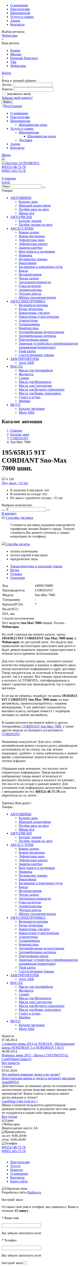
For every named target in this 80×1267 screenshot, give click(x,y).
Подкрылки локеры (33, 259)
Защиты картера (30, 247)
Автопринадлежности (35, 282)
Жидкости (26, 374)
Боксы (23, 270)
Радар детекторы (31, 309)
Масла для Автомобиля (36, 370)
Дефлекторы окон (32, 240)
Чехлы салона (29, 278)
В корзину (9, 513)
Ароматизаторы (30, 290)
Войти (6, 73)
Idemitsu (24, 401)
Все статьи (9, 1116)
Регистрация (12, 106)
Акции (15, 20)
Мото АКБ (26, 412)
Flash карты (27, 351)
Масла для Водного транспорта (41, 389)
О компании (19, 5)
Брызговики (27, 263)
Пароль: (7, 89)
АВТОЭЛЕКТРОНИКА (27, 301)
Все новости (11, 1063)
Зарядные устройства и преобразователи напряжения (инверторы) (48, 345)
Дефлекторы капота (33, 244)
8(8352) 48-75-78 (14, 167)
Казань (15, 50)
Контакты (17, 24)
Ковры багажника (32, 236)
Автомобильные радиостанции (41, 332)
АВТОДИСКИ (21, 217)
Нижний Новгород (24, 58)
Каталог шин (28, 201)
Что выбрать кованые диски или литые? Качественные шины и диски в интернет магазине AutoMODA (38, 1078)
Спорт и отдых (30, 397)
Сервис (24, 378)
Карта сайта (19, 1181)
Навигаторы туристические (39, 316)
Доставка (25, 140)
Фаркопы (25, 255)
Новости (16, 1170)
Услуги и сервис (22, 17)
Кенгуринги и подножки (37, 251)
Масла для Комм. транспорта (40, 393)
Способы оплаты (17, 544)
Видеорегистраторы (33, 305)
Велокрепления (30, 274)
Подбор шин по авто (34, 209)
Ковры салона (29, 232)
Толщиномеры (29, 324)
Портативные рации (33, 339)
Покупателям (20, 9)
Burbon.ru (34, 1192)
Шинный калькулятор (35, 205)
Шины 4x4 (26, 213)
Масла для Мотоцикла (35, 382)
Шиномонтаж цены (33, 125)
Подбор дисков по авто (35, 224)
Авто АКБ (26, 362)
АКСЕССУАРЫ (21, 228)
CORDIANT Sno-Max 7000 (41, 726)
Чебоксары (9, 35)
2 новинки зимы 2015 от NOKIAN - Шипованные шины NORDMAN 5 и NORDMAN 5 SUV (38, 1045)
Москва (15, 54)
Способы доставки (19, 517)
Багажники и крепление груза (41, 267)
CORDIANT (11, 734)
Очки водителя (30, 286)
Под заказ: (15, 483)
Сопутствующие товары (36, 355)
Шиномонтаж (20, 13)
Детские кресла (30, 293)
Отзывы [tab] (16, 574)
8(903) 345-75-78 (14, 171)
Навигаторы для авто (34, 313)
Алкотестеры (28, 320)
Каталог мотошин (32, 408)
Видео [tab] (14, 570)
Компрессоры (29, 328)
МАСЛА (16, 366)
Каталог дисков (30, 221)
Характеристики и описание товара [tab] (36, 566)
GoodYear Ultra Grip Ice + (20, 1101)
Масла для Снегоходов (35, 385)
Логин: (7, 84)
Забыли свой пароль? (17, 97)
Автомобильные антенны (37, 336)
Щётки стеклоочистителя (37, 297)
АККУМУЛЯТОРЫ (24, 359)
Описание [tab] (17, 578)
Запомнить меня (19, 94)
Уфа (13, 62)
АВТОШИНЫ (20, 198)
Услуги (15, 1166)
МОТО (15, 405)
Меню (6, 155)
